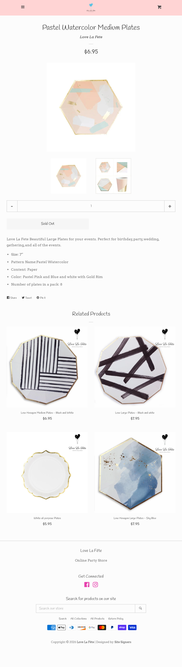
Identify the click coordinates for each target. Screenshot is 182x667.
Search (63, 619)
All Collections (79, 619)
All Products (97, 619)
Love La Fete (91, 37)
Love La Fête (85, 642)
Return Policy (115, 619)
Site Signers (123, 642)
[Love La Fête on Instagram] (95, 585)
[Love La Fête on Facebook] (87, 585)
